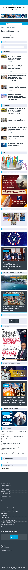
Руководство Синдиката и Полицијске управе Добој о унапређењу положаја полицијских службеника (15, 68)
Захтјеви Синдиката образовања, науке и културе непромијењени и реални (17, 120)
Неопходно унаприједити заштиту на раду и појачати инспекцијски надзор (17, 129)
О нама (2, 500)
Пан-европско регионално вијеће (8, 507)
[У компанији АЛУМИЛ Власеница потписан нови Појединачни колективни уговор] (13, 223)
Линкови (3, 528)
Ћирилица (3, 473)
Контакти (3, 498)
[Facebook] (13, 4)
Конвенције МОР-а (5, 515)
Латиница (3, 476)
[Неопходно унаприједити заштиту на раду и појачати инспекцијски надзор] (4, 129)
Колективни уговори (5, 491)
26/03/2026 (10, 123)
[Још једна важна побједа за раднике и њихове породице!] (22, 219)
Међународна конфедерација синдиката (9, 505)
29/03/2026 (10, 132)
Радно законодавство (6, 485)
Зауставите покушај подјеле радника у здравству (15, 144)
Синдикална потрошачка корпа (8, 522)
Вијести (2, 526)
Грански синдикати (5, 481)
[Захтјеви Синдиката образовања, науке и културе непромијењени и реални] (4, 120)
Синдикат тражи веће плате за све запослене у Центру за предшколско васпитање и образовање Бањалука (16, 57)
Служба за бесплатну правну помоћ (8, 520)
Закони (2, 487)
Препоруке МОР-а (5, 517)
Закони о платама (5, 489)
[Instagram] (15, 4)
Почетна (3, 479)
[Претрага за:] (14, 23)
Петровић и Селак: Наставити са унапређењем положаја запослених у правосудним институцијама (16, 78)
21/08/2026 (10, 61)
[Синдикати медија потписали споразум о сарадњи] (4, 138)
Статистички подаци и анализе (7, 524)
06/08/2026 (10, 90)
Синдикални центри (5, 483)
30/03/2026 (10, 146)
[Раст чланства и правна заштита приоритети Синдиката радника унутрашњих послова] (4, 87)
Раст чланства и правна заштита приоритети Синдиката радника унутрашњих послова (16, 87)
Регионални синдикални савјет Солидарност (10, 511)
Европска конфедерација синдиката (8, 502)
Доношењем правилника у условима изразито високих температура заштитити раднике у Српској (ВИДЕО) (16, 97)
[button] (26, 1)
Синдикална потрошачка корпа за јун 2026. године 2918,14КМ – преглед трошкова (14, 308)
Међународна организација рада (8, 509)
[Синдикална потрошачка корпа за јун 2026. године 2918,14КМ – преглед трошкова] (14, 298)
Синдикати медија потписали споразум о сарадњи (15, 137)
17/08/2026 (10, 81)
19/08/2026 (10, 71)
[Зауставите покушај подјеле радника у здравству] (4, 145)
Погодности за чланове (6, 496)
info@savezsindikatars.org (6, 550)
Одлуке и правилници (5, 493)
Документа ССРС (4, 513)
